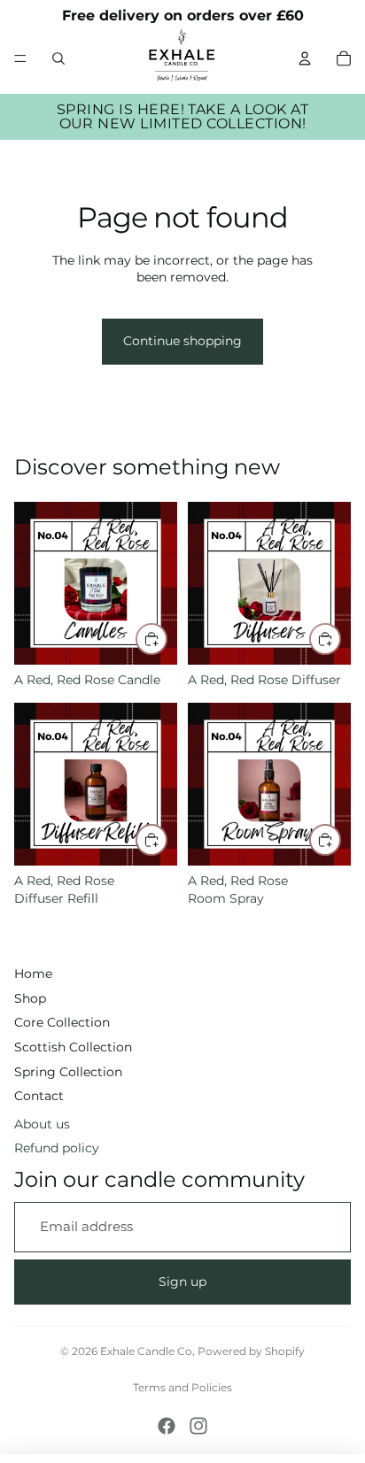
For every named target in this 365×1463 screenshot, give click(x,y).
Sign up (182, 1282)
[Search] (58, 58)
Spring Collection (68, 1072)
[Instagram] (198, 1425)
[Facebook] (166, 1425)
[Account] (304, 58)
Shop (30, 998)
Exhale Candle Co (146, 1351)
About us (42, 1124)
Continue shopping (182, 341)
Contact (39, 1096)
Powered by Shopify (251, 1351)
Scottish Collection (73, 1047)
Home (33, 974)
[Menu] (20, 58)
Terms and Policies (182, 1387)
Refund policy (56, 1148)
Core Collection (62, 1022)
